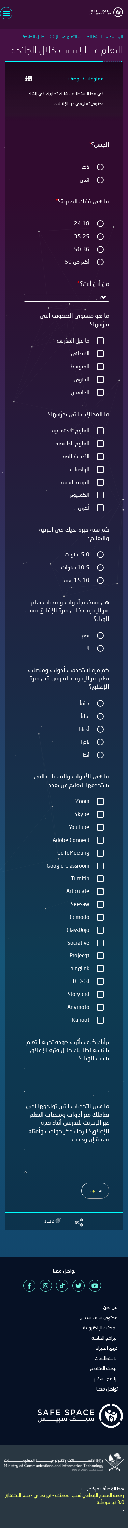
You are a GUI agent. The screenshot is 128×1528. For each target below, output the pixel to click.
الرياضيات (79, 469)
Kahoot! (79, 1019)
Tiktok (62, 1286)
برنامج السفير (106, 1378)
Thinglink (78, 968)
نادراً (85, 741)
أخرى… (81, 507)
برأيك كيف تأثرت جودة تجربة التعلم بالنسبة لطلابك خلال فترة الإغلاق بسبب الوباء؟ (67, 1050)
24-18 (81, 223)
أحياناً (84, 728)
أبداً (86, 754)
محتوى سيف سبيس (99, 1317)
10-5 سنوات (75, 567)
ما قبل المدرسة (73, 340)
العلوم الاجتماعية (70, 430)
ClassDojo (78, 929)
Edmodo (79, 917)
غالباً (85, 716)
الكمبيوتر (79, 494)
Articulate (77, 891)
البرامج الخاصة (104, 1338)
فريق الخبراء (107, 1348)
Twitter (78, 1286)
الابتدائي (80, 353)
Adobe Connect (71, 839)
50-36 (81, 249)
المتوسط (79, 366)
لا (87, 648)
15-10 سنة (76, 580)
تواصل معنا (107, 1389)
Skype (81, 814)
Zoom (82, 801)
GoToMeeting (73, 852)
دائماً (84, 703)
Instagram (46, 1286)
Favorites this (58, 1221)
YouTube (79, 827)
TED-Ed (80, 981)
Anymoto (78, 1007)
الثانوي (81, 379)
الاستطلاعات (93, 36)
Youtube (95, 1286)
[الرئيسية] (106, 8)
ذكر (85, 166)
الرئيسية (116, 36)
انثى (84, 179)
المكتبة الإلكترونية (100, 1327)
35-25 (81, 236)
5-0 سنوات (77, 554)
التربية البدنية (75, 482)
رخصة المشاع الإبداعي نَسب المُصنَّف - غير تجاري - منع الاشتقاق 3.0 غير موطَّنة (64, 1499)
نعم (85, 635)
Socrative (78, 942)
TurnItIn (80, 878)
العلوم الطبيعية (72, 443)
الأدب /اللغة (76, 456)
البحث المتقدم (104, 1368)
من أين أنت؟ (94, 283)
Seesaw (80, 904)
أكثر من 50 (77, 261)
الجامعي (80, 392)
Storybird (78, 994)
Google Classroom (68, 865)
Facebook (29, 1286)
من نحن (110, 1307)
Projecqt (79, 955)
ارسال (100, 1190)
